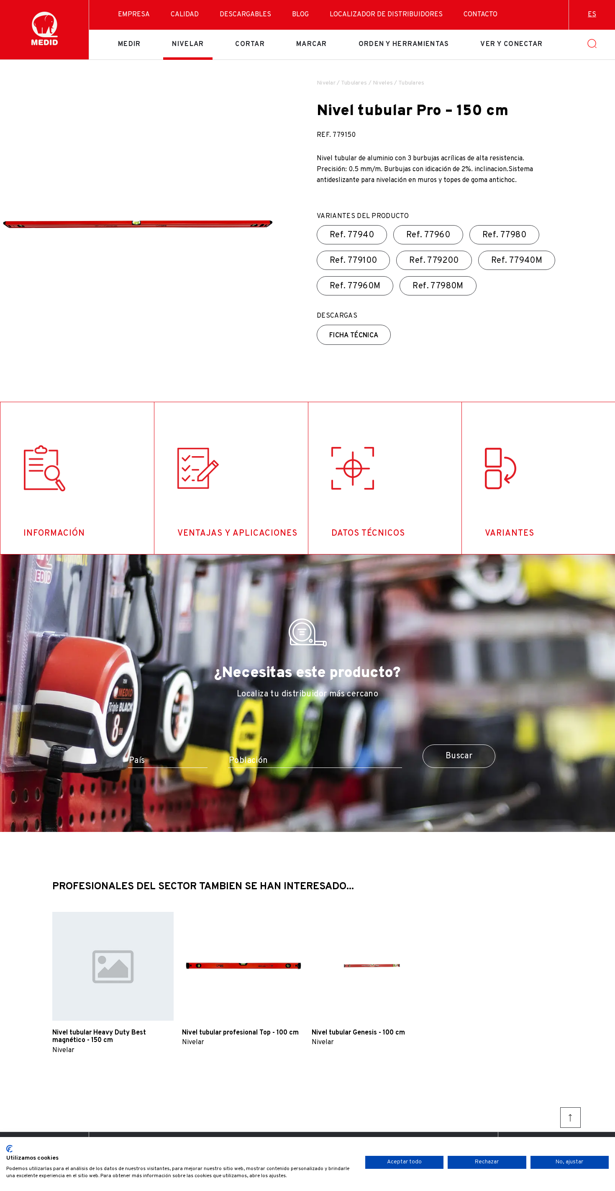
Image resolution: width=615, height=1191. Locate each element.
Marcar (311, 44)
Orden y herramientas (404, 44)
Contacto (480, 14)
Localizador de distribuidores (386, 14)
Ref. (352, 235)
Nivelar (188, 44)
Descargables (245, 14)
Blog (300, 14)
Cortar (250, 44)
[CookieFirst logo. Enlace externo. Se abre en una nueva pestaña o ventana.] (9, 1148)
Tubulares (354, 83)
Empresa (134, 14)
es (592, 14)
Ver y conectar (511, 44)
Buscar (459, 756)
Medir (129, 44)
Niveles (383, 83)
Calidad (185, 14)
